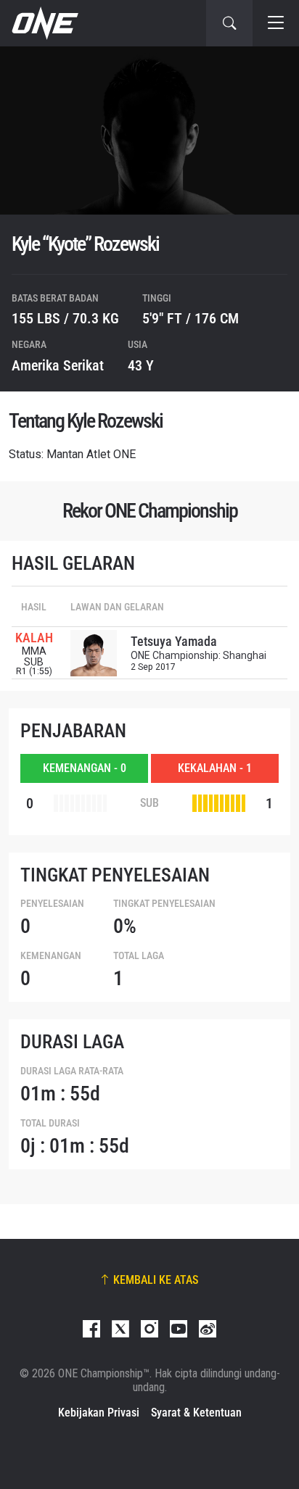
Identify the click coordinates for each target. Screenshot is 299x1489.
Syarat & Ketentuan (196, 1412)
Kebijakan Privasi (98, 1412)
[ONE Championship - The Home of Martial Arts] (43, 23)
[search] (229, 23)
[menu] (276, 23)
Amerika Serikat (58, 365)
